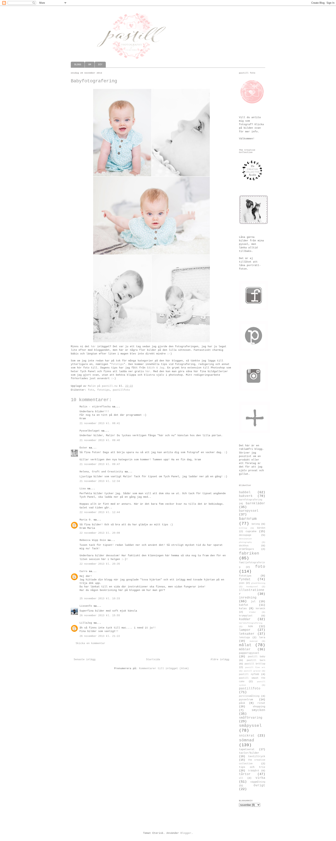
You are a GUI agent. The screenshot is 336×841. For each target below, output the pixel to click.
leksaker (247, 634)
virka (260, 778)
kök (250, 626)
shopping (259, 706)
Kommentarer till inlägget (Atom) (164, 668)
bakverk (246, 496)
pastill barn (256, 660)
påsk (242, 703)
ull (241, 778)
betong (256, 524)
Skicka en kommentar (90, 643)
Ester (84, 447)
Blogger (185, 833)
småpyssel (250, 725)
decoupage (245, 535)
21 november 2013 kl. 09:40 (100, 440)
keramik (260, 608)
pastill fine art (255, 667)
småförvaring (250, 718)
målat (245, 645)
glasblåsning (258, 583)
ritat (261, 703)
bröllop (243, 528)
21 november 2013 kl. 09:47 (100, 464)
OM (89, 64)
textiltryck (256, 756)
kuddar (245, 619)
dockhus (243, 545)
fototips (117, 364)
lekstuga (244, 637)
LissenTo (86, 606)
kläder (252, 612)
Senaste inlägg (84, 659)
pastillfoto (121, 389)
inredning (247, 597)
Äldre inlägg (220, 659)
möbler (245, 649)
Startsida (153, 659)
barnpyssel (248, 511)
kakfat (243, 605)
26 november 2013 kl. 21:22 (100, 636)
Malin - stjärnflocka (95, 406)
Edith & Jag (155, 367)
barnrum (248, 519)
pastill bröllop (255, 664)
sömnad (246, 740)
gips (241, 583)
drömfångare (246, 549)
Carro (83, 571)
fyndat (245, 579)
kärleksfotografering (250, 623)
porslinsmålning (249, 696)
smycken (258, 710)
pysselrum (246, 699)
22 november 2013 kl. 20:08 (100, 533)
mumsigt (254, 641)
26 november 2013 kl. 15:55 (100, 615)
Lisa (83, 488)
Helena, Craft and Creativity (101, 471)
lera (262, 637)
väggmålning (257, 782)
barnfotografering (250, 499)
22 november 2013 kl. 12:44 (100, 512)
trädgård (253, 770)
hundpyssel (252, 586)
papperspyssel (249, 653)
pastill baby (256, 656)
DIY (100, 64)
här (93, 346)
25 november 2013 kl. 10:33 (100, 598)
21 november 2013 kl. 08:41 (100, 423)
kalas (243, 608)
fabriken (249, 553)
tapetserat (247, 749)
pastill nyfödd (249, 674)
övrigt (259, 785)
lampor (245, 630)
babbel (245, 492)
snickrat (247, 735)
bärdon (261, 528)
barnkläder (255, 503)
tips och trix (252, 767)
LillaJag (86, 622)
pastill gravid (252, 671)
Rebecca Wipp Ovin (93, 540)
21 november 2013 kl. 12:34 (100, 481)
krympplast (246, 615)
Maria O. (86, 519)
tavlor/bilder (249, 752)
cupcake (251, 531)
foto (91, 389)
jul (253, 601)
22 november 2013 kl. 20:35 (100, 563)
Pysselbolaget (90, 430)
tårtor (245, 774)
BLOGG (77, 64)
